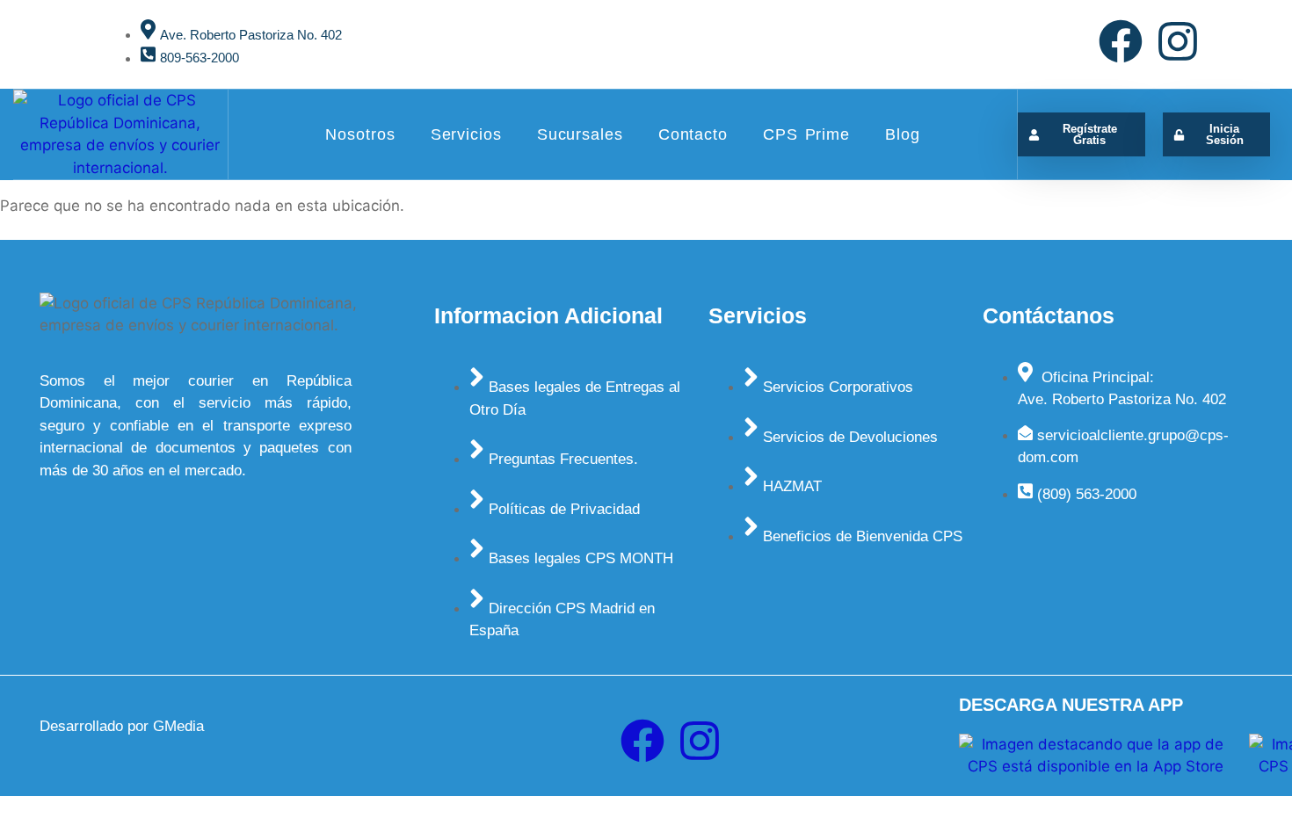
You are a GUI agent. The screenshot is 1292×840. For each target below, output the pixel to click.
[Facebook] (1121, 41)
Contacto (693, 134)
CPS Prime (806, 134)
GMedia (178, 726)
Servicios (466, 134)
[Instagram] (1178, 41)
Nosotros (360, 134)
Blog (902, 134)
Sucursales (580, 134)
